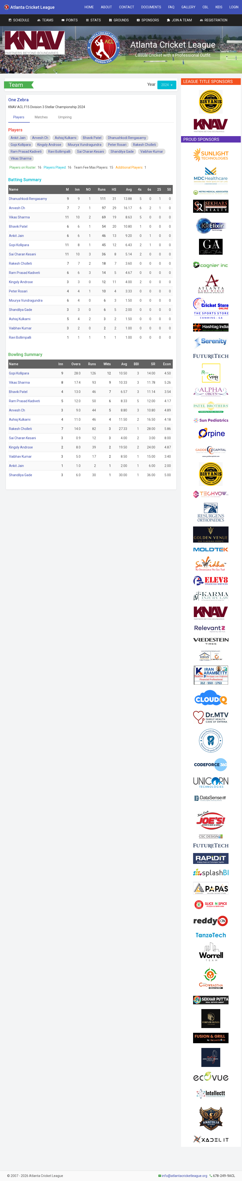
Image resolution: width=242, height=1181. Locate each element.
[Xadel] (211, 1139)
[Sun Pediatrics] (211, 420)
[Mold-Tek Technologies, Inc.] (211, 549)
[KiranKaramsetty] (210, 675)
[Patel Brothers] (211, 407)
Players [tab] (18, 117)
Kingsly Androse (49, 145)
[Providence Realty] (211, 1057)
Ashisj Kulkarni (65, 138)
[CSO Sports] (211, 308)
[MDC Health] (211, 175)
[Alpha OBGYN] (211, 391)
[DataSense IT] (211, 799)
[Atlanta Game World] (210, 283)
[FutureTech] (211, 356)
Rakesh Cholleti (144, 145)
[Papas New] (211, 888)
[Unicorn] (211, 782)
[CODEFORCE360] (211, 764)
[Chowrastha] (211, 978)
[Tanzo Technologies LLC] (210, 935)
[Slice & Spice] (211, 904)
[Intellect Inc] (211, 1093)
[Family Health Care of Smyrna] (211, 717)
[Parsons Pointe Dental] (211, 740)
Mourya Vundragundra (84, 145)
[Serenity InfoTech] (210, 342)
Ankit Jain (18, 138)
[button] (89, 7)
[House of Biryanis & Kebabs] (211, 101)
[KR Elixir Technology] (211, 225)
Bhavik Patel (92, 138)
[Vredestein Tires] (211, 641)
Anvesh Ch (40, 138)
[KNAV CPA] (211, 125)
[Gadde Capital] (211, 450)
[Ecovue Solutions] (211, 1076)
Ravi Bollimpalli (59, 151)
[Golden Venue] (211, 534)
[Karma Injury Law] (211, 595)
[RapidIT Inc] (211, 858)
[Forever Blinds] (211, 1018)
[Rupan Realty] (211, 373)
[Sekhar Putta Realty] (211, 1000)
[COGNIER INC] (211, 264)
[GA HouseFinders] (211, 246)
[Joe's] (211, 820)
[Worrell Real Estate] (210, 951)
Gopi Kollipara (21, 145)
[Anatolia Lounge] (211, 1118)
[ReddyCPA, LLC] (211, 921)
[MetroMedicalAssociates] (211, 192)
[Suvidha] (211, 563)
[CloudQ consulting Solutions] (211, 697)
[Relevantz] (211, 629)
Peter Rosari (117, 145)
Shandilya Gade (122, 151)
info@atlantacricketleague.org (184, 1176)
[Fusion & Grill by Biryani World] (211, 1038)
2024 (165, 85)
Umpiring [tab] (65, 117)
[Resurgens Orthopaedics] (210, 512)
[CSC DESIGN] (211, 836)
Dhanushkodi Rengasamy (127, 138)
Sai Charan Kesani (90, 151)
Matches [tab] (41, 117)
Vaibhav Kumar (151, 151)
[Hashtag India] (211, 327)
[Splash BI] (211, 872)
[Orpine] (211, 433)
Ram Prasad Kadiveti (26, 151)
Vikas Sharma (21, 158)
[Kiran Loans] (211, 655)
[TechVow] (211, 494)
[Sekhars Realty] (211, 206)
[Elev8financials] (211, 580)
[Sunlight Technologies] (211, 154)
